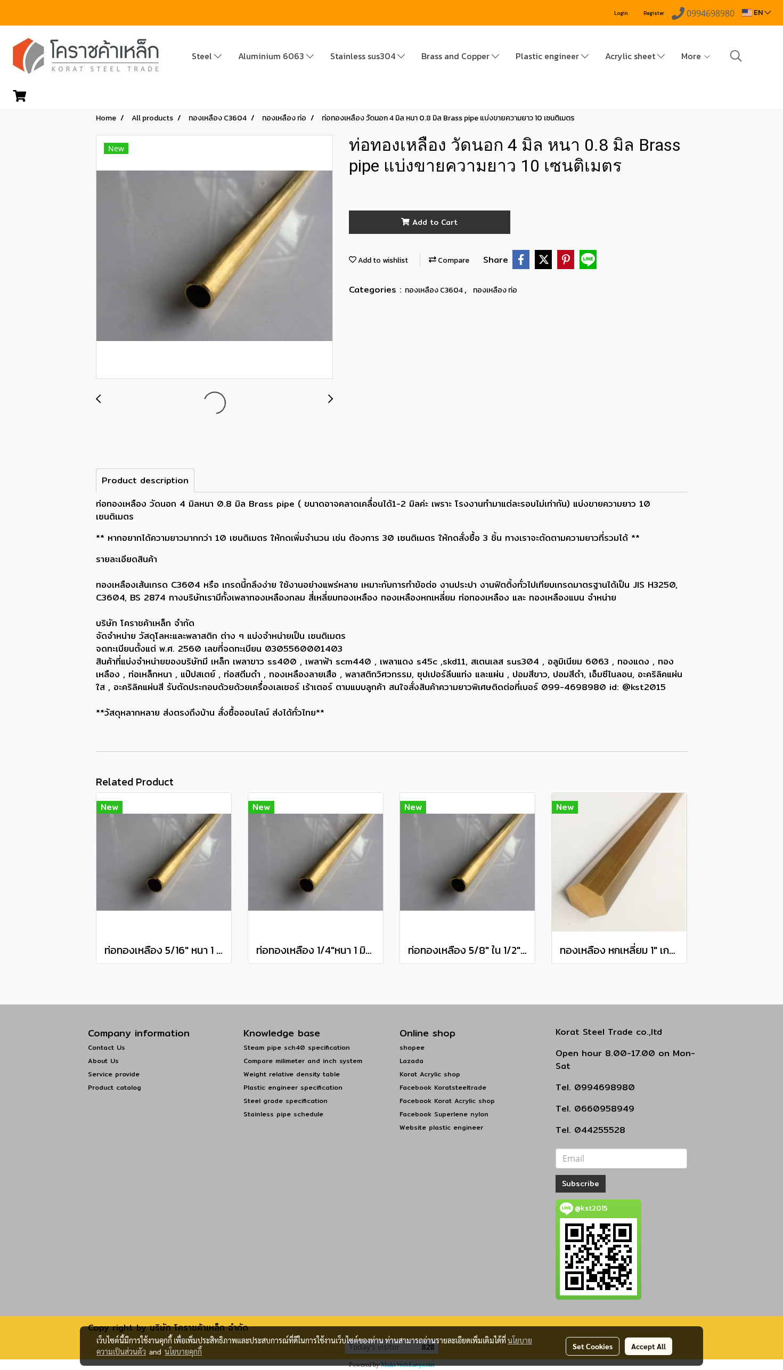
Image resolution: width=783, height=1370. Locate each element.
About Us (103, 1061)
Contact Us (106, 1047)
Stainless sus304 (363, 56)
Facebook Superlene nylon (443, 1114)
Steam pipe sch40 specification (296, 1047)
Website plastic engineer (441, 1127)
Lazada (411, 1061)
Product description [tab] (145, 480)
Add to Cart (434, 222)
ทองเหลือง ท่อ (495, 290)
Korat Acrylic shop (429, 1074)
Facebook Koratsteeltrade (442, 1087)
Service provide (114, 1074)
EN (758, 12)
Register (653, 13)
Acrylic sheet (631, 56)
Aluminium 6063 (272, 56)
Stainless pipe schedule (283, 1114)
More (692, 56)
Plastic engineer (548, 56)
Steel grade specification (285, 1101)
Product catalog (114, 1087)
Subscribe (580, 1183)
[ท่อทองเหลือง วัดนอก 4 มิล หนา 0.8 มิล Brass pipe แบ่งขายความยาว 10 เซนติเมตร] (214, 257)
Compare (452, 260)
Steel (203, 56)
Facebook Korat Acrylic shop (447, 1101)
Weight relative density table (291, 1074)
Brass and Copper (456, 56)
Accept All (648, 1346)
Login (621, 13)
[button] (736, 56)
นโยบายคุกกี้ (183, 1351)
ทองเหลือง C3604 (434, 290)
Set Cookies (593, 1346)
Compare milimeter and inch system (302, 1061)
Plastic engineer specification (292, 1087)
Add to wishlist (382, 260)
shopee (412, 1047)
